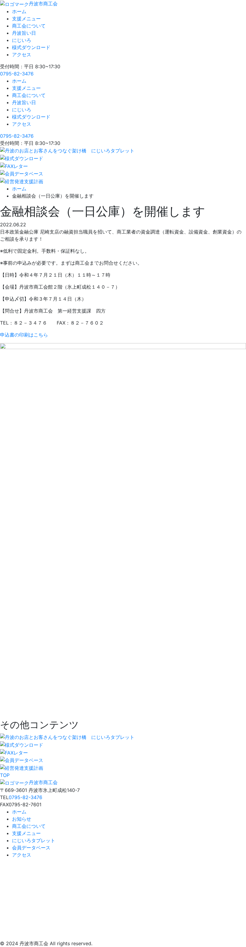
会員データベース (31, 848)
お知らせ (21, 819)
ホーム (19, 11)
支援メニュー (26, 19)
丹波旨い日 (24, 33)
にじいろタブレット (33, 840)
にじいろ (21, 40)
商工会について (29, 26)
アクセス (21, 54)
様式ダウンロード (31, 47)
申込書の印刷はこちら (24, 335)
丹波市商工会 (43, 4)
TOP (5, 775)
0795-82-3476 (17, 74)
